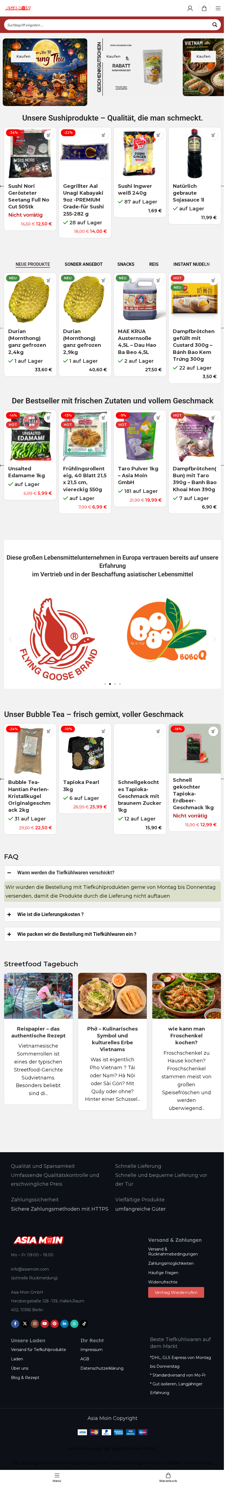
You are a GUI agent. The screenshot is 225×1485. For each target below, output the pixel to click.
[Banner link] (45, 72)
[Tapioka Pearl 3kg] (85, 750)
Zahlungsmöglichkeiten (169, 1258)
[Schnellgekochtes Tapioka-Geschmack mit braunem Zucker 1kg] (140, 750)
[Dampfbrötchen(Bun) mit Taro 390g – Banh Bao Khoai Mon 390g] (195, 436)
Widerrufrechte (161, 1277)
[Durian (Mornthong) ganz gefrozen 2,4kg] (30, 299)
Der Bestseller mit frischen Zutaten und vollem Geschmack (112, 400)
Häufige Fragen (161, 1267)
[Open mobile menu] (218, 8)
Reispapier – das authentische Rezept (37, 1031)
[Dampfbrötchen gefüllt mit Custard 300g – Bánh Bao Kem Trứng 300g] (195, 299)
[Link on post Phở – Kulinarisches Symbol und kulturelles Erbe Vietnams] (110, 991)
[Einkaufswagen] (204, 8)
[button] (103, 135)
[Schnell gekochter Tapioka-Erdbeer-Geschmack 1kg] (195, 749)
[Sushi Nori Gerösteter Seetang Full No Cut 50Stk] (30, 153)
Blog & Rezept (23, 1372)
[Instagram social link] (33, 1318)
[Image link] (36, 1235)
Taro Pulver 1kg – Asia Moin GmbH (138, 475)
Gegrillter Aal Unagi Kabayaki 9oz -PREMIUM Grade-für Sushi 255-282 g (83, 200)
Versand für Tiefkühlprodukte (36, 1344)
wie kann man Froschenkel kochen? (183, 1031)
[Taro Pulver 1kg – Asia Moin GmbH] (140, 436)
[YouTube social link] (43, 1318)
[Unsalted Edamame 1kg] (30, 436)
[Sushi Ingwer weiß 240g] (140, 153)
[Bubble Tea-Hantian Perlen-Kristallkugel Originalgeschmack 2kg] (30, 750)
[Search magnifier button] (215, 24)
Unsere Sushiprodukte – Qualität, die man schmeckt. (112, 117)
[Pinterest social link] (53, 1318)
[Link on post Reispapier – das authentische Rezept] (37, 991)
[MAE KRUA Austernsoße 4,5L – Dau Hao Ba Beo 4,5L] (140, 299)
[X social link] (23, 1318)
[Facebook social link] (13, 1318)
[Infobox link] (41, 1161)
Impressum (89, 1344)
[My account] (190, 8)
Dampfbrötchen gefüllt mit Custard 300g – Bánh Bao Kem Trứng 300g (194, 345)
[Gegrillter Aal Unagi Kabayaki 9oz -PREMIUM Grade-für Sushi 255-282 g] (85, 153)
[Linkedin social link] (62, 1318)
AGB (82, 1354)
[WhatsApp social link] (72, 1318)
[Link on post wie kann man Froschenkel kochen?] (183, 991)
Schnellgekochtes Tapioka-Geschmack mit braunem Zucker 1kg (139, 796)
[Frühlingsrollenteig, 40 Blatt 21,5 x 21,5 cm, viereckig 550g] (85, 436)
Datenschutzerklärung (100, 1363)
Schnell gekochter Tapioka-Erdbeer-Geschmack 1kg (193, 794)
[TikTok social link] (82, 1318)
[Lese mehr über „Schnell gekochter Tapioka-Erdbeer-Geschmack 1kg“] (213, 731)
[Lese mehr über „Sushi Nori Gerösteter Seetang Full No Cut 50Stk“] (49, 135)
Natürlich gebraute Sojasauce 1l (188, 193)
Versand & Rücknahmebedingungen (171, 1246)
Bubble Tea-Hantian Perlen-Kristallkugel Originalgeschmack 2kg (29, 796)
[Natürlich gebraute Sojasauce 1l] (195, 153)
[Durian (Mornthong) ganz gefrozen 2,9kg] (85, 299)
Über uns (17, 1363)
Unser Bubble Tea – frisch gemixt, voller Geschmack (94, 714)
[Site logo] (18, 8)
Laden (15, 1354)
